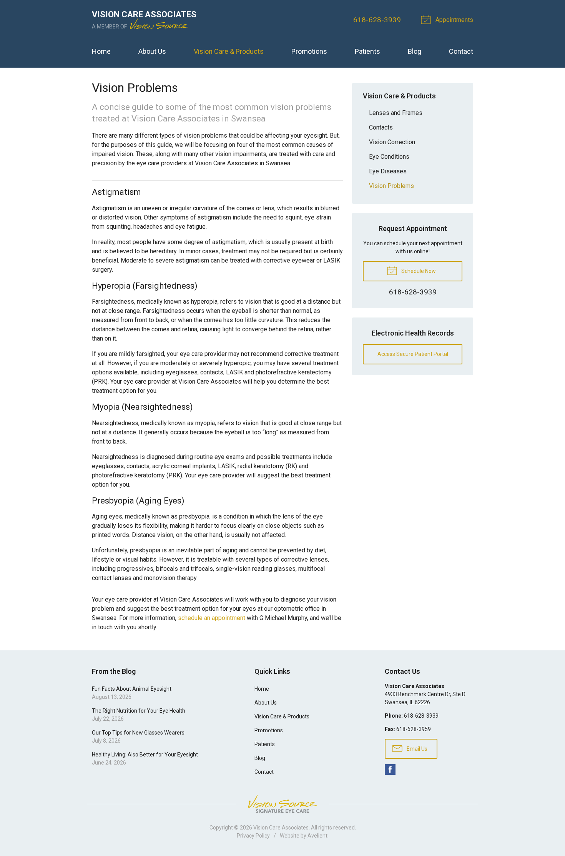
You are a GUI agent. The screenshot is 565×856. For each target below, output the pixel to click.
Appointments (453, 19)
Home (101, 51)
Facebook (390, 769)
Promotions (309, 51)
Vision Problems (391, 185)
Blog (414, 51)
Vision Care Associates (281, 827)
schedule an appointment (211, 618)
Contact (461, 51)
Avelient (317, 836)
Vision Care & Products (229, 51)
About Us (152, 51)
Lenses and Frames (395, 112)
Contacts (381, 127)
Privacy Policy (253, 836)
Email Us (416, 749)
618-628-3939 (377, 19)
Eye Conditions (389, 156)
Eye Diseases (388, 171)
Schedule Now (418, 271)
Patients (367, 51)
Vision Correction (392, 142)
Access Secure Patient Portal (412, 354)
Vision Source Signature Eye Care (282, 804)
